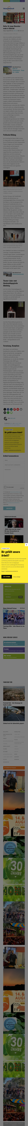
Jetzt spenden (6, 576)
